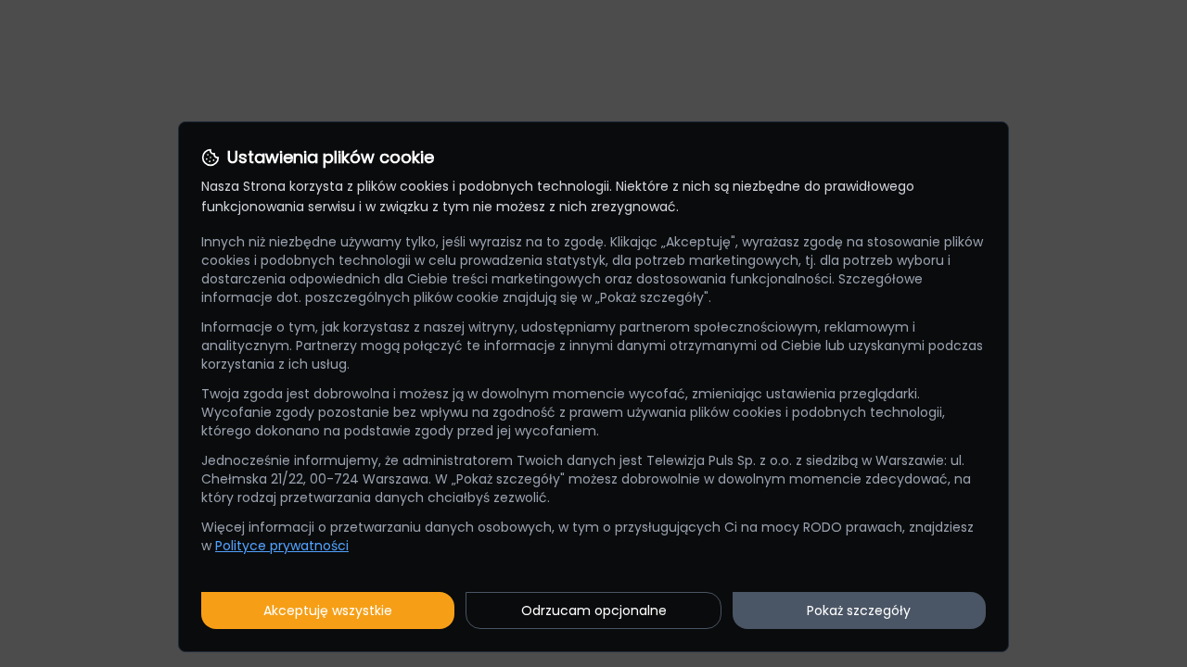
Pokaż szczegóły (859, 610)
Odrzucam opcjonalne (594, 610)
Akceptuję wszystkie (327, 610)
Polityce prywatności (282, 545)
